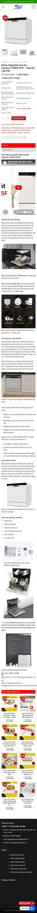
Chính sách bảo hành (17, 858)
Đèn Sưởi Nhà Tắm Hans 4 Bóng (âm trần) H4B (27, 801)
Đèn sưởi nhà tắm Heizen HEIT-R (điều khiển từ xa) (27, 744)
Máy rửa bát (23, 62)
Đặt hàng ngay (18, 118)
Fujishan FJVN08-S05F (12, 128)
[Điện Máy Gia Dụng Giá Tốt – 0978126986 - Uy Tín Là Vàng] (18, 6)
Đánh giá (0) (7, 150)
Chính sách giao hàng (17, 862)
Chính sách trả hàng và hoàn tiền (21, 872)
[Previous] (4, 31)
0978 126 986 (24, 903)
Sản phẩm (14, 62)
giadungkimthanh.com (15, 683)
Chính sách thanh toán (17, 865)
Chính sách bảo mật (17, 855)
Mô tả (5, 145)
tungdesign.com (28, 910)
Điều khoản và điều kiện (18, 869)
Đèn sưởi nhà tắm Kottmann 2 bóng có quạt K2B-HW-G (9, 744)
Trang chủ (5, 62)
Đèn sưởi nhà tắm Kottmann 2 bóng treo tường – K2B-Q (9, 715)
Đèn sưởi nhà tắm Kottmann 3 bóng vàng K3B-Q (27, 772)
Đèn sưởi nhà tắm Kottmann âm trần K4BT (9, 772)
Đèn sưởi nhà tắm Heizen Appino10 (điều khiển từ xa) (27, 715)
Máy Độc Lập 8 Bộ (25, 128)
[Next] (32, 31)
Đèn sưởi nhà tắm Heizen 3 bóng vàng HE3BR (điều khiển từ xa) (9, 802)
